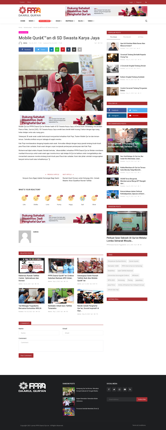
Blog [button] (80, 21)
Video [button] (90, 21)
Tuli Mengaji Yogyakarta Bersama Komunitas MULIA (30, 307)
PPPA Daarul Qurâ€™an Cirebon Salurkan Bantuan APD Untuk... (61, 277)
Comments (24, 323)
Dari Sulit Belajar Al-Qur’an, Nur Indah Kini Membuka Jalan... (131, 157)
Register (139, 2)
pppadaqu (139, 280)
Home (22, 21)
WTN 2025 (111, 280)
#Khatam (135, 275)
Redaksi (21, 311)
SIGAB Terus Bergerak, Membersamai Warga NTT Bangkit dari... (133, 181)
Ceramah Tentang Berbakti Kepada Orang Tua (133, 56)
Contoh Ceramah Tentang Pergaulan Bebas (133, 89)
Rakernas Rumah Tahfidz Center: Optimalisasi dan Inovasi (29, 278)
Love (47, 205)
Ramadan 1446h (113, 266)
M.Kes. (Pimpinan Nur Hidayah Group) (131, 285)
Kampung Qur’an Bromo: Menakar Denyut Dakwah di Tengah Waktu (87, 390)
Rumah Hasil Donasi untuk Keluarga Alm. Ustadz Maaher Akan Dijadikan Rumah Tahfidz (81, 179)
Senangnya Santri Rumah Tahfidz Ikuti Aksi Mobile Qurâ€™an (87, 278)
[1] (146, 2)
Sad (82, 205)
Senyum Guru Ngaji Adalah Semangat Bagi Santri (41, 178)
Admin (25, 43)
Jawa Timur (111, 285)
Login (131, 2)
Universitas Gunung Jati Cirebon (118, 275)
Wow (94, 205)
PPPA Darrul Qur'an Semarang (132, 266)
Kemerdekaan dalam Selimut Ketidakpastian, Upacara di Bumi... (133, 192)
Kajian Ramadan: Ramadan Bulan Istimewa (87, 400)
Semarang (121, 280)
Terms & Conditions (139, 425)
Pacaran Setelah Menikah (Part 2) (87, 408)
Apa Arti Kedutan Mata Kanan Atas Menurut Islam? (132, 45)
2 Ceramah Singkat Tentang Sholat (133, 66)
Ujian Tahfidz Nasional (125, 271)
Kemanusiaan (28, 27)
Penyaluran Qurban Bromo (117, 261)
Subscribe (142, 399)
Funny (59, 205)
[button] (45, 21)
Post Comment (26, 355)
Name (21, 328)
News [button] (31, 21)
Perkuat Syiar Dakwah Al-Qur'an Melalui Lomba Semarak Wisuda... (127, 239)
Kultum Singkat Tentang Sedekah (132, 77)
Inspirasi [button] (70, 21)
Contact (22, 2)
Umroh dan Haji (113, 290)
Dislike (36, 205)
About (29, 2)
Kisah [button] (58, 21)
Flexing (130, 280)
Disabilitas (111, 271)
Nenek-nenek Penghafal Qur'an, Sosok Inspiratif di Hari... (88, 308)
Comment (23, 338)
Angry (71, 205)
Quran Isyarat (133, 261)
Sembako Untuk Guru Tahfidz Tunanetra (60, 307)
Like (24, 205)
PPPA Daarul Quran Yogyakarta (116, 245)
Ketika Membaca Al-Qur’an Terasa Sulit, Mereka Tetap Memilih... (132, 169)
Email (65, 328)
